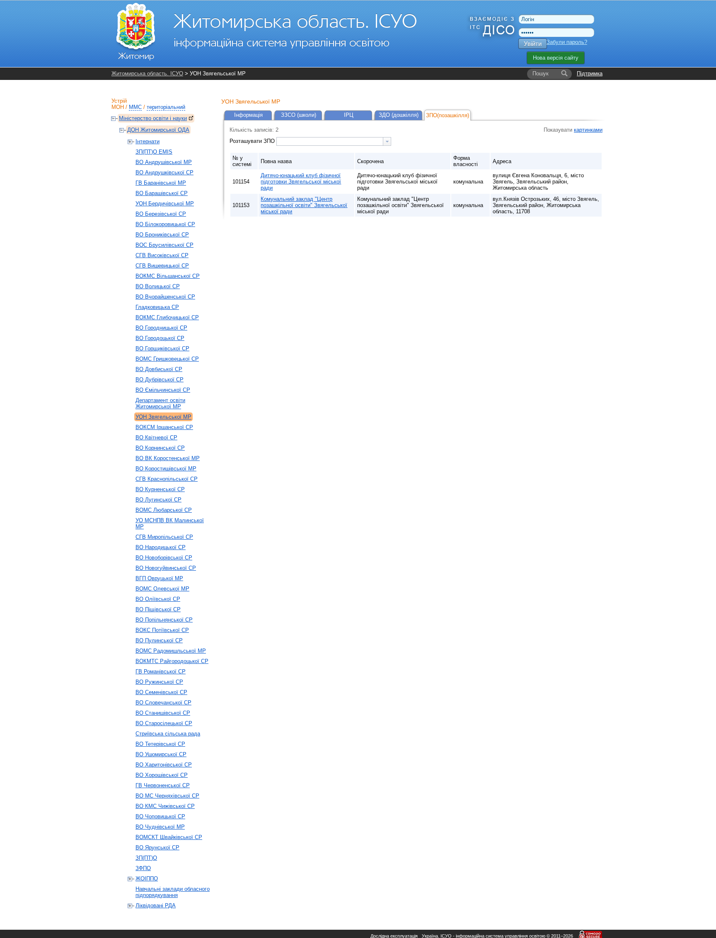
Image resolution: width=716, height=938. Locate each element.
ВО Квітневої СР (156, 437)
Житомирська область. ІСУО (147, 73)
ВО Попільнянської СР (164, 620)
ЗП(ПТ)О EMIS (153, 152)
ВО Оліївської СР (157, 599)
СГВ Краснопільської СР (166, 479)
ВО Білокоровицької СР (165, 224)
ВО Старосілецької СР (163, 723)
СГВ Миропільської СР (164, 537)
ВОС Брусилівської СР (164, 245)
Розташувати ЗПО (253, 141)
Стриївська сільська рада (167, 734)
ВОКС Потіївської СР (162, 630)
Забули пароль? (567, 42)
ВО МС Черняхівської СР (167, 796)
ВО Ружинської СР (159, 682)
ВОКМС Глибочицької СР (167, 317)
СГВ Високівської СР (162, 255)
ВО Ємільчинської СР (162, 390)
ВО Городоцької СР (159, 338)
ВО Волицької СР (157, 286)
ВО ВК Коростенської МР (167, 458)
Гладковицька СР (157, 307)
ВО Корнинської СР (160, 448)
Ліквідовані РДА (155, 905)
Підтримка (589, 73)
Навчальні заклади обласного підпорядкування (172, 892)
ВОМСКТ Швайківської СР (168, 837)
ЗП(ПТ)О (146, 858)
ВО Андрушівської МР (163, 162)
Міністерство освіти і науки (153, 118)
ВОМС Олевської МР (162, 589)
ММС (135, 107)
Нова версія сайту (555, 58)
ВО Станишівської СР (162, 713)
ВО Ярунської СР (157, 847)
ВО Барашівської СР (161, 193)
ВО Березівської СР (160, 214)
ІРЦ (348, 115)
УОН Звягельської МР (163, 417)
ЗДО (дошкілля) (398, 115)
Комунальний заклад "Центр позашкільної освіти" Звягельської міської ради (304, 205)
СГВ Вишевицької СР (162, 266)
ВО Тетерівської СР (160, 744)
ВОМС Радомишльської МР (170, 651)
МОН (117, 107)
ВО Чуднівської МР (160, 827)
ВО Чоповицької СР (160, 816)
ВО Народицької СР (160, 547)
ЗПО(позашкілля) (447, 115)
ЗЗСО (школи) (298, 115)
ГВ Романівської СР (160, 671)
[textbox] (330, 141)
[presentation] (387, 141)
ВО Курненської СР (160, 489)
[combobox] (333, 141)
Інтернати (147, 141)
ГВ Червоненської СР (162, 785)
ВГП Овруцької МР (159, 578)
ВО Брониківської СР (162, 234)
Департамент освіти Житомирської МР (160, 403)
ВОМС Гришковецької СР (167, 359)
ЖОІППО (146, 878)
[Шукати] (564, 73)
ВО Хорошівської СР (161, 775)
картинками (588, 130)
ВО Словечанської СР (163, 702)
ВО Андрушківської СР (164, 172)
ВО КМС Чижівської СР (165, 806)
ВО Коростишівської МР (165, 468)
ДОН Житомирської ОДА (158, 130)
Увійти (533, 43)
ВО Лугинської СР (158, 500)
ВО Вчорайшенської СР (165, 297)
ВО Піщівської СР (158, 609)
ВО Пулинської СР (159, 640)
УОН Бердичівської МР (164, 203)
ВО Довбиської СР (158, 369)
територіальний (166, 107)
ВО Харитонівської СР (163, 765)
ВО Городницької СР (161, 328)
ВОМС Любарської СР (163, 510)
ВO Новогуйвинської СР (165, 568)
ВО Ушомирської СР (160, 754)
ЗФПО (143, 868)
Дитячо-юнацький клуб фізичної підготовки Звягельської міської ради (301, 181)
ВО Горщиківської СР (162, 348)
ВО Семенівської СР (161, 692)
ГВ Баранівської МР (160, 183)
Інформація (248, 115)
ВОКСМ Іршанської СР (164, 427)
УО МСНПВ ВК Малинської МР (169, 523)
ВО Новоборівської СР (163, 558)
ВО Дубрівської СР (159, 379)
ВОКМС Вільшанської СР (167, 276)
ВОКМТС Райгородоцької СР (171, 661)
